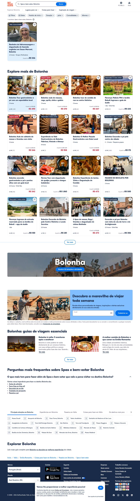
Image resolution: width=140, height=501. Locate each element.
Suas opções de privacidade (72, 478)
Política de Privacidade (71, 474)
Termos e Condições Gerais (72, 481)
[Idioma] (121, 2)
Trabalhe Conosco (106, 471)
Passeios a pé (14, 393)
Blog (102, 474)
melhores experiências (56, 450)
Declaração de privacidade (51, 324)
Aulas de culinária (15, 384)
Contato (66, 468)
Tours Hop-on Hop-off (17, 386)
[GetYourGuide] (10, 4)
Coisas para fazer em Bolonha (45, 458)
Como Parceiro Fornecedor (123, 468)
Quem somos (105, 468)
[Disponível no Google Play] (52, 469)
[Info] (33, 19)
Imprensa (104, 478)
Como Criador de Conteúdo (120, 472)
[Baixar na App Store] (52, 477)
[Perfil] (129, 2)
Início (9, 458)
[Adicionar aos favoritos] (34, 24)
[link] (22, 41)
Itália (15, 458)
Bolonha (33, 450)
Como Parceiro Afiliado (122, 477)
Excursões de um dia (16, 388)
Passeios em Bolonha (66, 458)
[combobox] (35, 4)
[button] (22, 41)
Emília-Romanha (26, 458)
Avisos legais (68, 471)
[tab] (21, 412)
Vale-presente (105, 481)
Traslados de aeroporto (17, 391)
